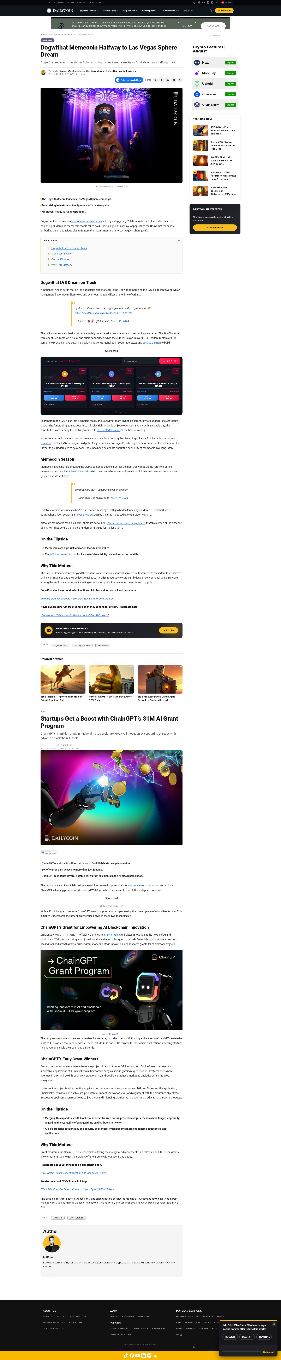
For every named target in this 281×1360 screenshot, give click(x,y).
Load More (112, 1288)
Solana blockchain (78, 471)
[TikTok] (194, 2)
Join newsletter (95, 2)
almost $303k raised (108, 430)
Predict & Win (170, 361)
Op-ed (179, 1335)
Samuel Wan (66, 71)
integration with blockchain (143, 885)
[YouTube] (203, 2)
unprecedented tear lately (86, 221)
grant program (112, 934)
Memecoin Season (61, 253)
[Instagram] (212, 2)
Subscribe (226, 10)
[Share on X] (155, 80)
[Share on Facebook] (161, 80)
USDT (135, 1097)
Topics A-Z (143, 1316)
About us (51, 2)
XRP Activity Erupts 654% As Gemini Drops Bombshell (222, 130)
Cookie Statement (119, 1328)
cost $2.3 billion (152, 342)
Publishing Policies (53, 1329)
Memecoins (103, 645)
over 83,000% (85, 514)
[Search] (211, 10)
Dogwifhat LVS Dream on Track (69, 248)
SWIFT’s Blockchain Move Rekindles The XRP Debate (221, 160)
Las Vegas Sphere (82, 645)
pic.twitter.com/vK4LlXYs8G (117, 313)
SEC (198, 1316)
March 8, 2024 (119, 498)
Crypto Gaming (184, 1322)
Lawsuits (208, 1316)
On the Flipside (60, 259)
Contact (70, 2)
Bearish (247, 1337)
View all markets (70, 361)
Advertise (81, 2)
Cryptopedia (127, 1316)
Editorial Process (72, 1322)
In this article (50, 240)
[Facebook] (199, 2)
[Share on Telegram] (173, 80)
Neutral (264, 1337)
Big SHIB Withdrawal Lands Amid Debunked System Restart (156, 698)
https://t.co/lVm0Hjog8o (88, 313)
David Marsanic (50, 745)
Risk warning (159, 1328)
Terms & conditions (120, 1334)
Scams (179, 1329)
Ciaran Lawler (98, 71)
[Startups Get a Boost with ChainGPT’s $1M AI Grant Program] (52, 1252)
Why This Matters (61, 264)
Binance (190, 1329)
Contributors (78, 1316)
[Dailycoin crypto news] (60, 10)
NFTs (214, 1329)
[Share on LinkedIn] (167, 80)
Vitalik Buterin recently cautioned (126, 523)
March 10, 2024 (120, 321)
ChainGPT (115, 1034)
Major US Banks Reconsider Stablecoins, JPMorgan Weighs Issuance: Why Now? (222, 191)
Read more (48, 1272)
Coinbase (203, 1329)
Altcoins (49, 35)
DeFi (198, 1322)
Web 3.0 (220, 1316)
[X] (216, 2)
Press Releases (51, 1322)
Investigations (184, 1316)
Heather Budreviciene (124, 71)
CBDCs (207, 1322)
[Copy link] (180, 80)
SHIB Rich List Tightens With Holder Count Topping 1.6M (61, 698)
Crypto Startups (76, 1218)
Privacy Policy (140, 1328)
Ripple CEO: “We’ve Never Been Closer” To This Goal (222, 145)
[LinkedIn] (208, 2)
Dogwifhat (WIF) (60, 645)
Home (42, 35)
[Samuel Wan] (43, 72)
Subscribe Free (215, 227)
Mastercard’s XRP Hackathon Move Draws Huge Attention (223, 175)
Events (61, 2)
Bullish (230, 1337)
